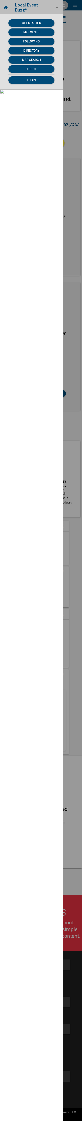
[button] (31, 7)
